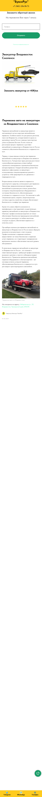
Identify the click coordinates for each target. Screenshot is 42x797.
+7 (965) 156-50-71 (21, 6)
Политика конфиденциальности (21, 44)
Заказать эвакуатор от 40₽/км (21, 90)
